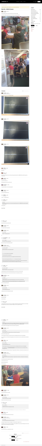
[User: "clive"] (2, 402)
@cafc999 (3, 253)
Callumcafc (4, 190)
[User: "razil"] (2, 301)
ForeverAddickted (5, 237)
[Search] (33, 1)
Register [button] (17, 436)
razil (3, 301)
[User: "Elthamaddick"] (2, 390)
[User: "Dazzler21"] (2, 427)
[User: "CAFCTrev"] (2, 412)
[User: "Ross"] (2, 221)
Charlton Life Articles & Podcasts (36, 13)
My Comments (32, 29)
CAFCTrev (4, 412)
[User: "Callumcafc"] (2, 190)
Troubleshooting (36, 21)
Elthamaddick (4, 390)
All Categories (32, 8)
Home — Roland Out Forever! (26, 441)
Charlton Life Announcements (36, 12)
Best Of (31, 31)
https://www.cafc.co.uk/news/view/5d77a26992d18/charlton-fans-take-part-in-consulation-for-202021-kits (13, 409)
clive (3, 402)
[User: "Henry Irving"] (2, 11)
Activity (31, 28)
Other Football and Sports (36, 18)
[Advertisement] (15, 213)
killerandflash (5, 184)
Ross (3, 220)
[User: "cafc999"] (2, 200)
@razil (4, 197)
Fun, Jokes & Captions (36, 14)
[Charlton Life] (5, 1)
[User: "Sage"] (2, 173)
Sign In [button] (13, 436)
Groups (31, 30)
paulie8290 (4, 178)
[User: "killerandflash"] (2, 185)
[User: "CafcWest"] (2, 168)
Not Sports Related (36, 17)
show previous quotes (4, 248)
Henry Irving (4, 11)
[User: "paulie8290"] (2, 178)
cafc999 (4, 199)
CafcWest (4, 340)
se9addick (3, 232)
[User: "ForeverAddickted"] (2, 238)
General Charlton (36, 9)
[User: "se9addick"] (2, 195)
